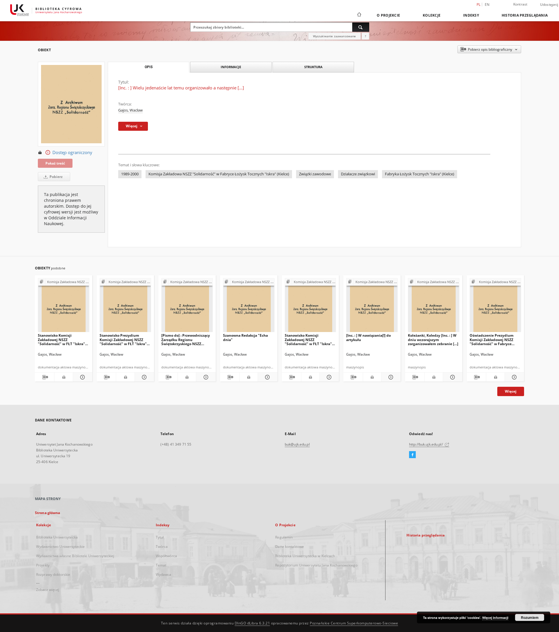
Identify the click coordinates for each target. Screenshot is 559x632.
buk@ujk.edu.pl (297, 444)
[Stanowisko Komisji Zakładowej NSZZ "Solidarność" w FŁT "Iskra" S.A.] (310, 306)
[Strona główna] (358, 15)
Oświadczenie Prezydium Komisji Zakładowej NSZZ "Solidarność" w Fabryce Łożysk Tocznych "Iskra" (492, 339)
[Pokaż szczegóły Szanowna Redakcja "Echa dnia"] (266, 377)
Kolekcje (432, 15)
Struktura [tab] (313, 67)
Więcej (510, 391)
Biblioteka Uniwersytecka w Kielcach (305, 555)
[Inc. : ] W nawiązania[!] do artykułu (368, 337)
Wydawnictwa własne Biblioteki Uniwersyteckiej (75, 555)
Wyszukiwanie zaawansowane (334, 36)
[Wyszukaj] (360, 27)
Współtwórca (166, 555)
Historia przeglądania (525, 15)
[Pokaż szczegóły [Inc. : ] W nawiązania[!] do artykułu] (390, 377)
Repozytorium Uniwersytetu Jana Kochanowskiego (316, 565)
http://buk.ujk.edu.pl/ (426, 444)
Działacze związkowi (358, 174)
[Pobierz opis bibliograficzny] (44, 377)
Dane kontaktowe (289, 546)
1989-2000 (130, 174)
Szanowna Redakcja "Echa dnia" (245, 337)
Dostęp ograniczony (72, 152)
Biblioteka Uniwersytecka (57, 537)
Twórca (162, 546)
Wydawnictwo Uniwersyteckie (60, 546)
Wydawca (163, 574)
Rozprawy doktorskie (53, 574)
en (487, 4)
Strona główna (47, 512)
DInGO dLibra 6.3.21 (252, 623)
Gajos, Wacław (130, 110)
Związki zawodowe (315, 174)
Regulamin (284, 537)
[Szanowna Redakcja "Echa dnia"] (248, 306)
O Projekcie (388, 15)
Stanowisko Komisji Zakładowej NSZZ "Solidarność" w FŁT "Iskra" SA (61, 339)
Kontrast (520, 4)
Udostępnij (549, 4)
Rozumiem (530, 617)
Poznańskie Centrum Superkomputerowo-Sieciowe (354, 623)
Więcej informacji (495, 617)
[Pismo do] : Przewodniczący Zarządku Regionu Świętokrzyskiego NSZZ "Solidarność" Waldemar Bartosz (185, 339)
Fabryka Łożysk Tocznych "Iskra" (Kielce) (419, 174)
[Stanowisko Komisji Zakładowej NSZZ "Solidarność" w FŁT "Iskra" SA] (63, 306)
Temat (161, 565)
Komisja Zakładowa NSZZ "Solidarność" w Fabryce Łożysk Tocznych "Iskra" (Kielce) (218, 174)
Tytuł (160, 537)
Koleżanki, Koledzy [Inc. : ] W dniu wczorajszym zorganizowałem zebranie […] (433, 339)
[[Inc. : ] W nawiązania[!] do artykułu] (371, 306)
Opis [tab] (149, 67)
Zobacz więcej (47, 589)
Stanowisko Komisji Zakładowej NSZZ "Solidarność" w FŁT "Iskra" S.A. (308, 339)
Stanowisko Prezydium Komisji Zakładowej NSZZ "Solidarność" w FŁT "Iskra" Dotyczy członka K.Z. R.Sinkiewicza (123, 339)
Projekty (42, 565)
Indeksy (471, 15)
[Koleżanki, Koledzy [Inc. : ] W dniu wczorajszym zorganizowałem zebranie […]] (433, 306)
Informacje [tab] (231, 67)
